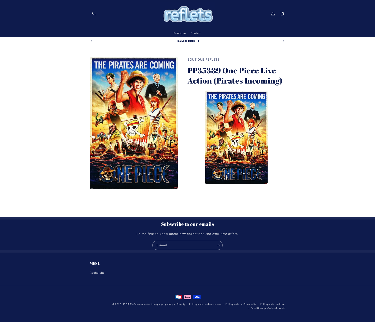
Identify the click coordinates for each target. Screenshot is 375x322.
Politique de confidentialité (240, 304)
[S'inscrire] (218, 245)
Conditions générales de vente (268, 308)
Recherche (97, 272)
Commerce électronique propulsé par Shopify (159, 304)
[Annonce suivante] (283, 41)
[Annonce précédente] (91, 41)
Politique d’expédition (272, 304)
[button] (94, 13)
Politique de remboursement (205, 304)
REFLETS (128, 304)
